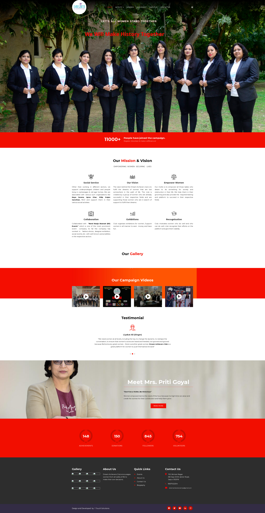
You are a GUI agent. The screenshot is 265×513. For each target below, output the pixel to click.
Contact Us (165, 7)
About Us (153, 7)
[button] (130, 353)
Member (130, 7)
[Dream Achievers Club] (79, 7)
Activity (118, 7)
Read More (158, 406)
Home (109, 7)
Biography (141, 7)
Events (139, 474)
